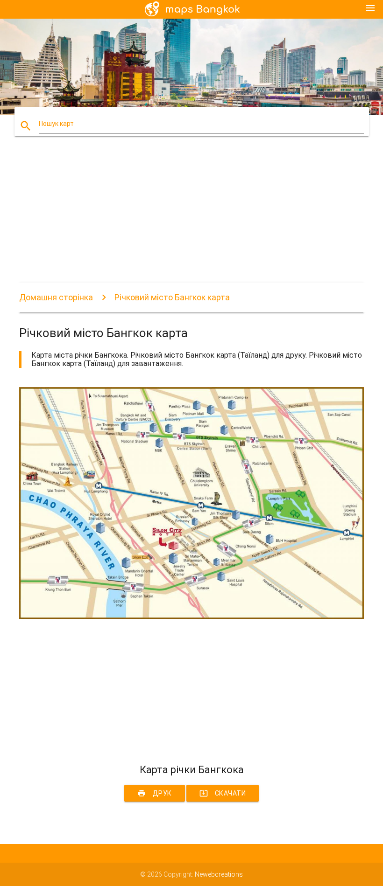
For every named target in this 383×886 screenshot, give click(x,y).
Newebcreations (219, 874)
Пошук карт (56, 123)
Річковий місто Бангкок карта (172, 297)
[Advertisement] (191, 217)
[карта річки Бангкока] (191, 617)
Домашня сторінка (56, 297)
